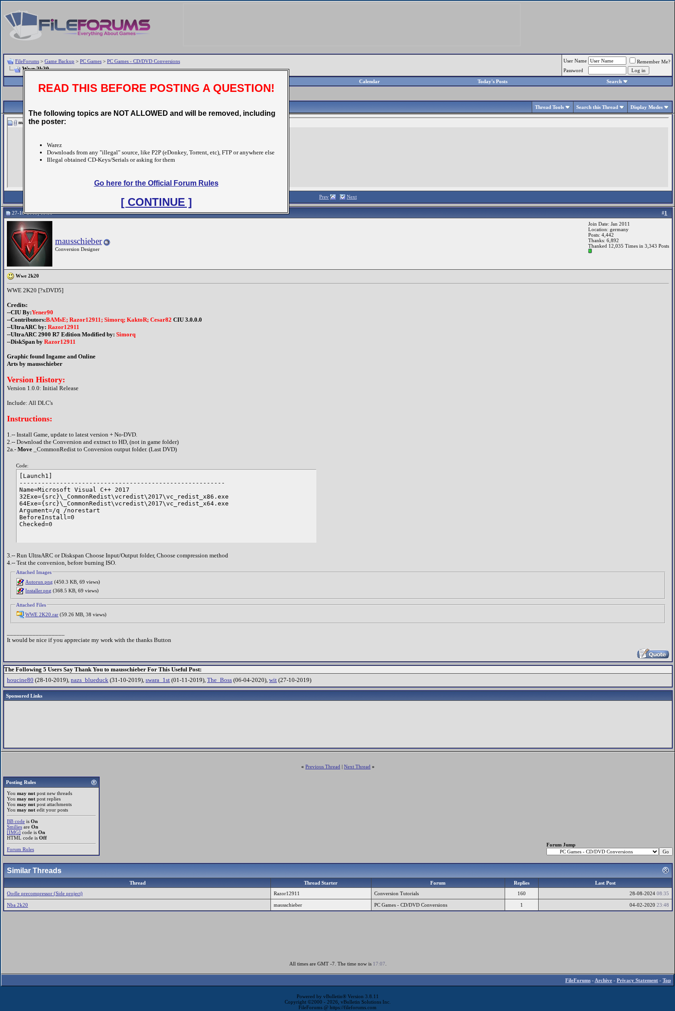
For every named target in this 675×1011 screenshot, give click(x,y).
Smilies (14, 826)
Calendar (369, 81)
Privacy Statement (637, 980)
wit (273, 679)
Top (667, 980)
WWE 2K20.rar (41, 614)
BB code (16, 821)
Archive (603, 980)
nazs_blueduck (89, 679)
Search (614, 81)
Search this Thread (597, 107)
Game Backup (59, 61)
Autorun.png (39, 582)
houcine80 (20, 679)
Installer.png (38, 590)
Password (573, 70)
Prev (324, 196)
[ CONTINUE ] (156, 202)
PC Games (90, 61)
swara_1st (158, 679)
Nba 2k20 (17, 905)
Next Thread (357, 766)
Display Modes (646, 107)
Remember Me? (653, 61)
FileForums (27, 61)
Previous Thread (322, 766)
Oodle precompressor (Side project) (45, 893)
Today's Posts (492, 81)
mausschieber (78, 241)
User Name (575, 60)
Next (352, 196)
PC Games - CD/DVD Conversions (143, 61)
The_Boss (219, 679)
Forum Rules (20, 849)
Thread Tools (549, 107)
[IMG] (14, 832)
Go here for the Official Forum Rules (156, 183)
